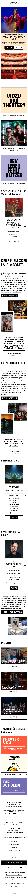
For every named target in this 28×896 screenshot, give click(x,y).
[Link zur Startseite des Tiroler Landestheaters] (14, 3)
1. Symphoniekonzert (14, 564)
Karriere (14, 841)
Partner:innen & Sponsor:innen (14, 838)
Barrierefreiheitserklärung (14, 889)
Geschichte (14, 847)
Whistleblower (14, 886)
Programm (7, 598)
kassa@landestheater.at (14, 807)
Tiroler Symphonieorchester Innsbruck (14, 872)
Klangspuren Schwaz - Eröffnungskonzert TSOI (14, 224)
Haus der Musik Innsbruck (14, 875)
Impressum (20, 883)
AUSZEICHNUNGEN (14, 851)
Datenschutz (12, 883)
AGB (5, 883)
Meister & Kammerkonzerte (14, 880)
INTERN (14, 857)
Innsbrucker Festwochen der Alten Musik (14, 877)
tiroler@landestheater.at (15, 832)
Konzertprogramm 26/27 (17, 604)
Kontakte (14, 854)
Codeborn (14, 487)
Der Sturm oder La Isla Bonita (14, 38)
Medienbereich (14, 844)
